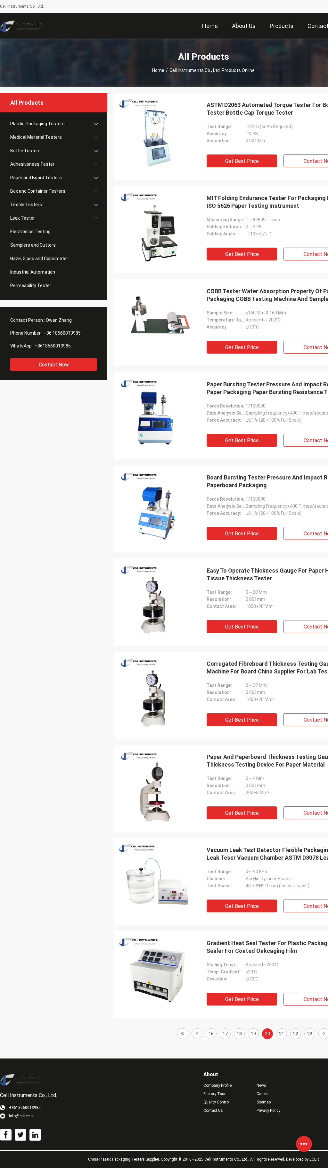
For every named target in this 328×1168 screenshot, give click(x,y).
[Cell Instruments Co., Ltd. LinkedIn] (35, 1135)
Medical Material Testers (36, 137)
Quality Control (216, 1102)
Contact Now (54, 365)
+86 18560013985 (62, 333)
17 (225, 1033)
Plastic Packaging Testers (37, 123)
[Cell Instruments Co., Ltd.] (21, 25)
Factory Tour (214, 1094)
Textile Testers (26, 204)
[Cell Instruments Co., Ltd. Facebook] (6, 1135)
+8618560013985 (53, 345)
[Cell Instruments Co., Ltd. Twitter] (20, 1135)
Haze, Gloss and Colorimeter (39, 258)
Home (158, 70)
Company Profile (217, 1085)
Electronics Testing (30, 231)
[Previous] (197, 1033)
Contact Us (213, 1110)
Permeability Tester (30, 285)
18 (239, 1033)
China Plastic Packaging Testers (116, 1159)
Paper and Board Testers (36, 177)
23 (309, 1033)
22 (295, 1033)
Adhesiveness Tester (32, 164)
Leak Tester (22, 218)
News (261, 1085)
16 (211, 1033)
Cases (262, 1094)
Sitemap (264, 1102)
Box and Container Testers (37, 191)
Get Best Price (242, 161)
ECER (314, 1159)
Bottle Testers (25, 150)
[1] (182, 1033)
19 (253, 1033)
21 (281, 1033)
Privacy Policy (268, 1110)
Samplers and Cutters (33, 245)
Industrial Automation (32, 272)
